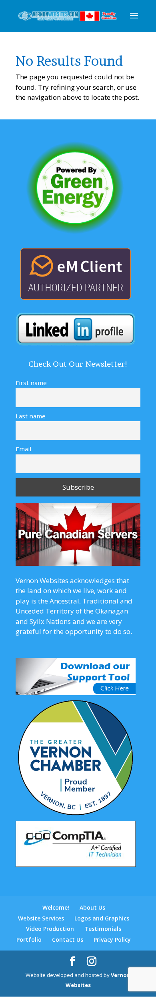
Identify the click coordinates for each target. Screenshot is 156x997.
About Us (92, 907)
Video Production (50, 928)
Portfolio (29, 939)
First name (31, 383)
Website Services (41, 918)
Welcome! (55, 907)
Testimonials (102, 928)
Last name (31, 416)
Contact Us (67, 939)
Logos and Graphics (101, 918)
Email (23, 449)
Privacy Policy (112, 939)
